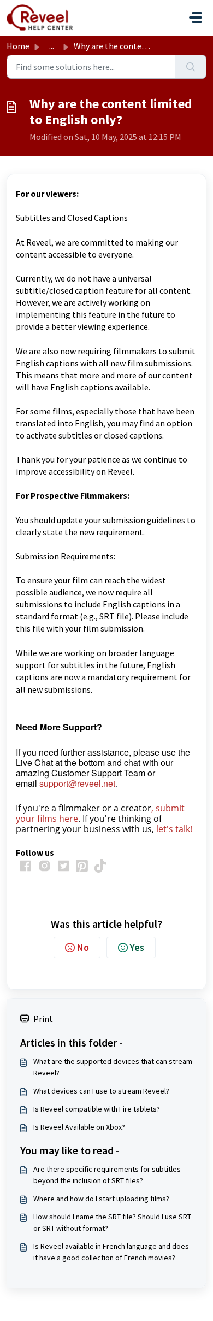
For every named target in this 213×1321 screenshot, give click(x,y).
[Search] (190, 67)
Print (43, 1018)
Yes (137, 947)
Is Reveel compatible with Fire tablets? (96, 1109)
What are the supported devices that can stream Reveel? (112, 1067)
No (83, 947)
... (51, 45)
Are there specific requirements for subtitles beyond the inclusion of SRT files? (107, 1174)
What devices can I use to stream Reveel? (101, 1091)
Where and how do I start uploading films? (101, 1198)
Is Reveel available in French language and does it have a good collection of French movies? (111, 1251)
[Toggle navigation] (195, 17)
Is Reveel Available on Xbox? (79, 1127)
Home (18, 45)
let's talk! (174, 829)
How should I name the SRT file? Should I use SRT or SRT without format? (112, 1222)
